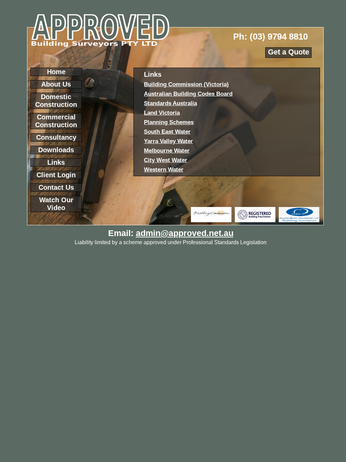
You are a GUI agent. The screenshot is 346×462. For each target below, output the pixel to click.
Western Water (163, 169)
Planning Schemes (169, 122)
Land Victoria (162, 113)
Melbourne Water (167, 150)
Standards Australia (170, 103)
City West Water (165, 160)
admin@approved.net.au (184, 233)
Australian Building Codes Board (188, 94)
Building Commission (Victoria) (186, 84)
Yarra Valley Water (168, 141)
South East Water (167, 132)
